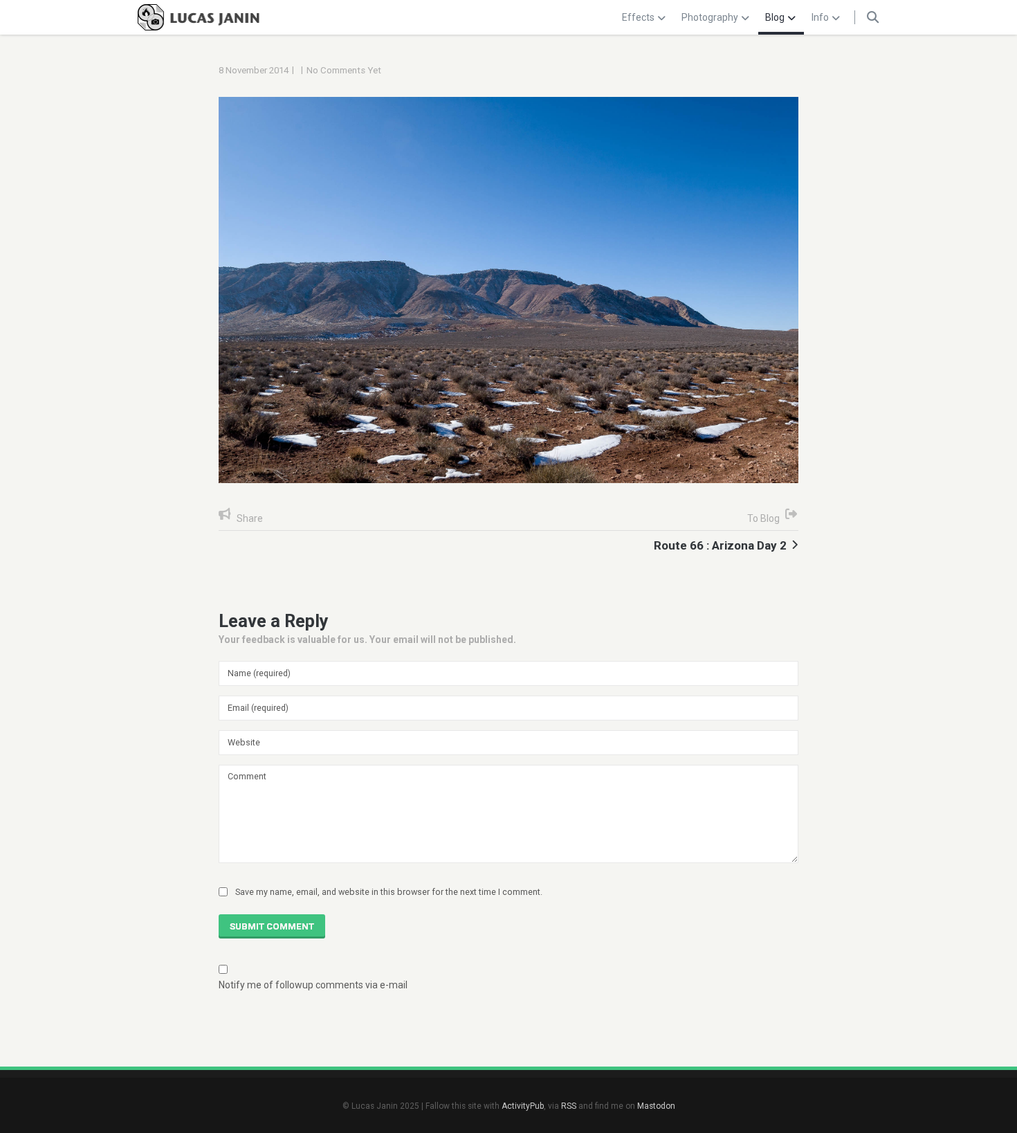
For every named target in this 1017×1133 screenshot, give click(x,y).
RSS (568, 1106)
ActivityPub (523, 1106)
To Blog (763, 518)
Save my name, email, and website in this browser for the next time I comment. (388, 892)
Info (820, 17)
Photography (709, 17)
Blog (775, 17)
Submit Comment (272, 926)
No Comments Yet (343, 70)
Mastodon (656, 1106)
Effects (638, 17)
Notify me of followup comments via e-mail (313, 984)
